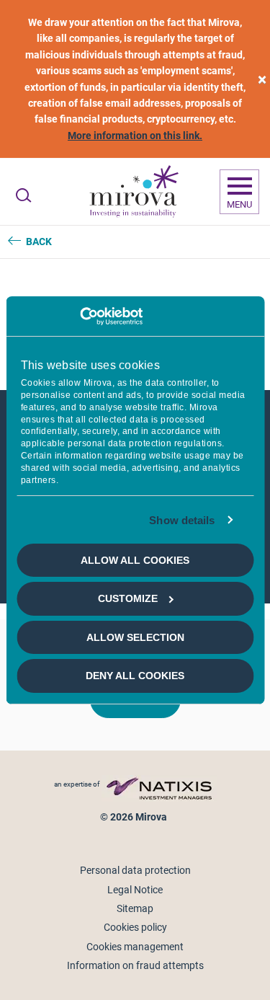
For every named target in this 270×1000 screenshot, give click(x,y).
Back (39, 241)
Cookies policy (135, 927)
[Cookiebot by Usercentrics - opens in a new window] (80, 315)
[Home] (133, 192)
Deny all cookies (135, 675)
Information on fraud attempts (135, 965)
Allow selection (135, 637)
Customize (128, 598)
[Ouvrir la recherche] (23, 195)
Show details (182, 519)
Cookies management (135, 946)
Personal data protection (135, 870)
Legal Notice (135, 889)
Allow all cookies (135, 560)
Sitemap (135, 908)
